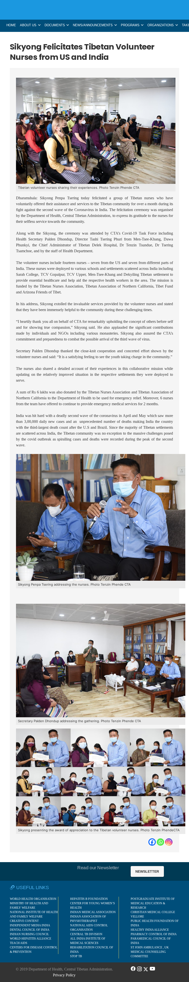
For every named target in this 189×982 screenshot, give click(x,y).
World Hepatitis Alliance (30, 938)
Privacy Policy (64, 975)
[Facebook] (152, 842)
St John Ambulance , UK (150, 947)
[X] (145, 968)
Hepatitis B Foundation (89, 899)
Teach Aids (18, 943)
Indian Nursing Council (29, 934)
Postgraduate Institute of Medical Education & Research (153, 903)
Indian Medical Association (93, 912)
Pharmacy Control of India (154, 934)
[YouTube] (152, 968)
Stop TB (76, 956)
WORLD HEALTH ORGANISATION (33, 899)
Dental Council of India (29, 930)
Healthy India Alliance (150, 930)
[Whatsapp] (160, 842)
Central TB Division (86, 934)
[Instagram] (169, 842)
